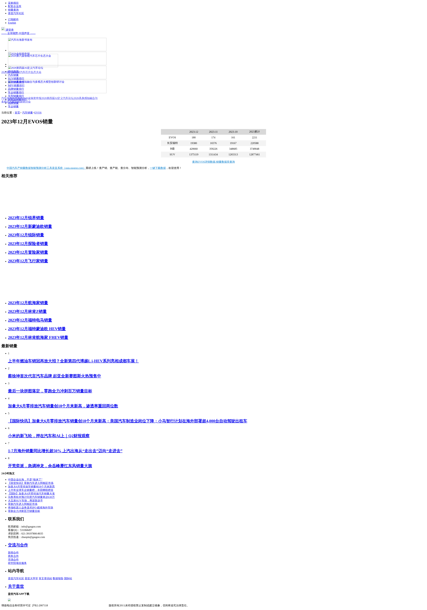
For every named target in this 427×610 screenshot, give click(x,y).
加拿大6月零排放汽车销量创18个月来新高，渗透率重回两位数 (63, 406)
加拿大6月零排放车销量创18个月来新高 (31, 486)
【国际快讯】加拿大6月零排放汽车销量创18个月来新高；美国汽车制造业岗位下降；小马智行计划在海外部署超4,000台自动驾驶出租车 (127, 421)
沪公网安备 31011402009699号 (91, 605)
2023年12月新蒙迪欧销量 (30, 226)
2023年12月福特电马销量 (30, 320)
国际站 (68, 578)
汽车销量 (13, 75)
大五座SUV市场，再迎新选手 (25, 500)
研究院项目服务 (17, 563)
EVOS (38, 112)
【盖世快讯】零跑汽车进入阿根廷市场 (30, 483)
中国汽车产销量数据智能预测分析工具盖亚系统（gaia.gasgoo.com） (46, 168)
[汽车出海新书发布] (57, 50)
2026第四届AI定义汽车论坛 (57, 98)
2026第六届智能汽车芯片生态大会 (21, 72)
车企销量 (13, 106)
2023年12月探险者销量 (28, 243)
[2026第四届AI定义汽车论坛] (57, 78)
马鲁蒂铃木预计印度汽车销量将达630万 (31, 497)
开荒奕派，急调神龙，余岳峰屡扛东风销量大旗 (50, 466)
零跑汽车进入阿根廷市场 (22, 504)
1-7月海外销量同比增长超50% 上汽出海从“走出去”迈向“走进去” (65, 451)
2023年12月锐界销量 (26, 218)
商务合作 (13, 556)
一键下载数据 (158, 168)
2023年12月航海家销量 (28, 303)
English (12, 22)
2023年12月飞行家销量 (28, 261)
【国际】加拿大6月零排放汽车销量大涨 (31, 493)
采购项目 (13, 3)
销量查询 (13, 9)
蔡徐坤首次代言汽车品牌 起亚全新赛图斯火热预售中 (54, 376)
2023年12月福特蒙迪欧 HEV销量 (37, 329)
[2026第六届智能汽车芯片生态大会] (33, 66)
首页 (17, 112)
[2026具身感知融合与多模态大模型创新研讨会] (57, 92)
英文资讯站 (45, 578)
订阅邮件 (13, 19)
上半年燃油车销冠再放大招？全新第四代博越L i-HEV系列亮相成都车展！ (73, 361)
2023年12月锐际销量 (26, 235)
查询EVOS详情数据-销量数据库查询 (213, 161)
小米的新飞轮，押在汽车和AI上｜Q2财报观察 (49, 436)
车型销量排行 (16, 96)
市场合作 (13, 559)
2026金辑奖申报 (32, 98)
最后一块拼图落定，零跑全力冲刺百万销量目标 (50, 391)
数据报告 (58, 578)
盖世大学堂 (31, 578)
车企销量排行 (16, 92)
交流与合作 (18, 545)
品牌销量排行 (16, 89)
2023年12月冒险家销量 (28, 252)
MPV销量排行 (16, 85)
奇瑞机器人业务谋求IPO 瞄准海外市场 (30, 507)
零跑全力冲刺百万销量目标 (24, 511)
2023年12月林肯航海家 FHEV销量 (38, 337)
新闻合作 (13, 552)
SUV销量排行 (16, 78)
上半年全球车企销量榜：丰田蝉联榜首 (30, 490)
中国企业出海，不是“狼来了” (25, 479)
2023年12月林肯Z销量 (27, 311)
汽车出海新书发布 (12, 98)
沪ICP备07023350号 (62, 605)
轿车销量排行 (16, 82)
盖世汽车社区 (16, 13)
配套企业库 (14, 6)
